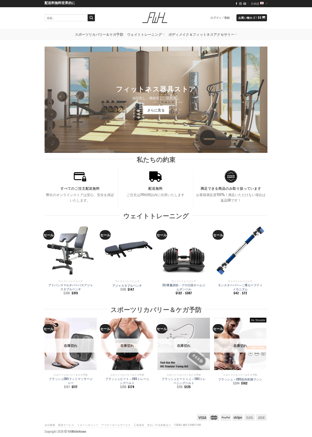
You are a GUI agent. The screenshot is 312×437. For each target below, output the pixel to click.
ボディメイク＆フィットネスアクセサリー (201, 34)
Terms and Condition (187, 425)
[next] (266, 263)
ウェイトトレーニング (144, 34)
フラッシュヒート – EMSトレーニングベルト (127, 381)
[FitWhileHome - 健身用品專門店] (156, 18)
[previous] (45, 263)
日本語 (255, 3)
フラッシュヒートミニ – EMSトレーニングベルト (184, 381)
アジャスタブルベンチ (127, 285)
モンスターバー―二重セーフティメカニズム (240, 287)
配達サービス (66, 425)
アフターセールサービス (116, 425)
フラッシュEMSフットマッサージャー (71, 381)
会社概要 (50, 425)
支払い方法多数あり (159, 425)
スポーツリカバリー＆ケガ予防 (99, 34)
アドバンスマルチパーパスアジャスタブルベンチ (70, 287)
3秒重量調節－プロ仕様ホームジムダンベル (183, 287)
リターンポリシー (87, 425)
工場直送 (139, 425)
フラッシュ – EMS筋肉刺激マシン (240, 379)
